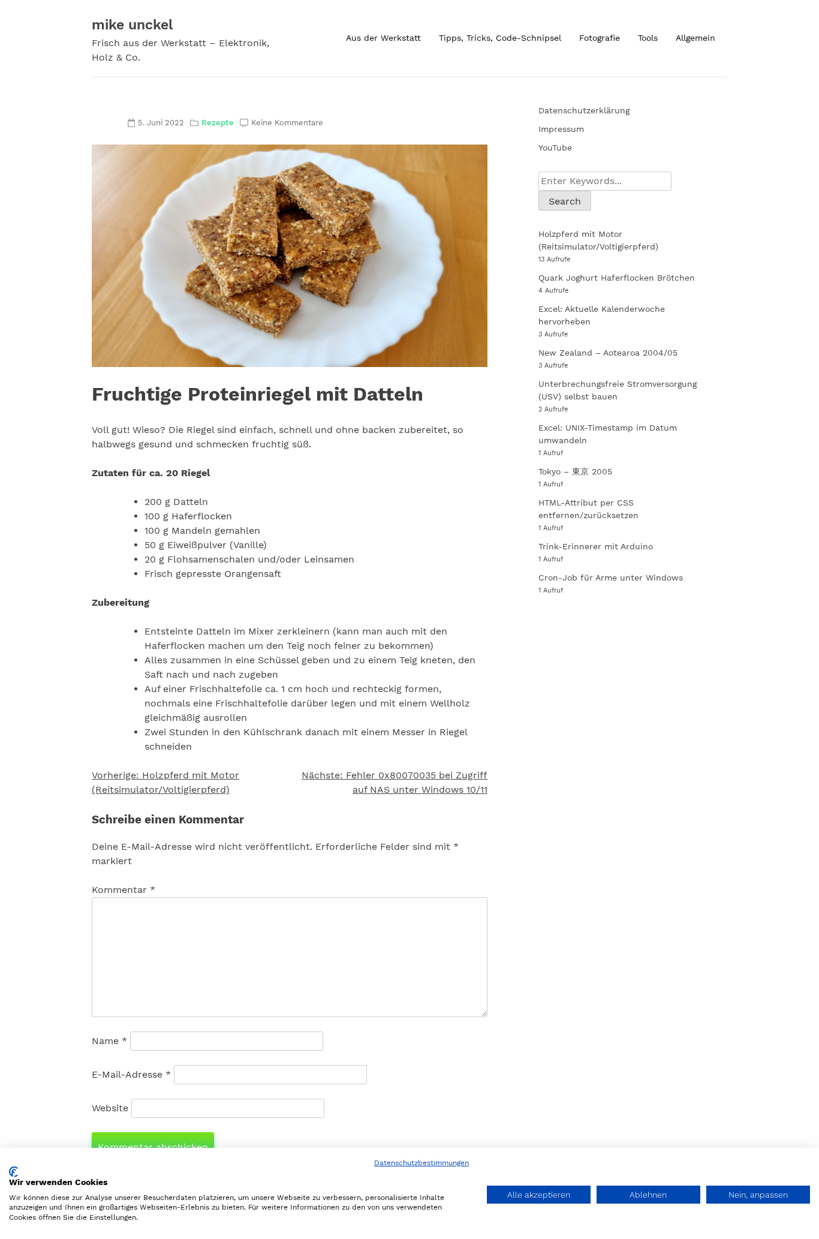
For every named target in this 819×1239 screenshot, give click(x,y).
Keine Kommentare (287, 122)
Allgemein (695, 38)
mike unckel (132, 25)
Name (109, 1040)
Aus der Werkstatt (383, 38)
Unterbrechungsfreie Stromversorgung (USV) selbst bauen (617, 390)
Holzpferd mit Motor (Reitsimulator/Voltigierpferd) (598, 240)
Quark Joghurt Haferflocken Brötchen (616, 277)
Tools (648, 38)
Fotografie (599, 38)
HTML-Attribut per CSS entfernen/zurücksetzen (588, 509)
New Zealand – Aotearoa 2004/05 (608, 352)
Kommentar (123, 889)
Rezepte (217, 122)
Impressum (561, 129)
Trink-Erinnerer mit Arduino (595, 546)
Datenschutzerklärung (584, 110)
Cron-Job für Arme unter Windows (610, 577)
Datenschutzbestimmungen (421, 1163)
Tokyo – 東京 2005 (575, 471)
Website (110, 1108)
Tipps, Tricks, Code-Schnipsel (500, 38)
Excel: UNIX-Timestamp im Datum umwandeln (607, 434)
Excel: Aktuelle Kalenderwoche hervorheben (601, 315)
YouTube (555, 147)
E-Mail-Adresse (131, 1074)
